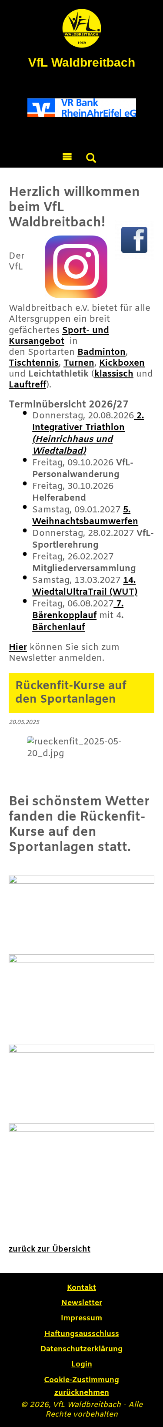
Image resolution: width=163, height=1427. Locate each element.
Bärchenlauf (58, 627)
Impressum (81, 1318)
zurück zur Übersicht (49, 1249)
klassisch (113, 374)
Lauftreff (27, 385)
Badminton (101, 352)
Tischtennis (34, 363)
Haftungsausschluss (81, 1334)
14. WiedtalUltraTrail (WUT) (84, 586)
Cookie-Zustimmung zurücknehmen (81, 1386)
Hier (18, 647)
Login (81, 1365)
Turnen (78, 363)
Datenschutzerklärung (81, 1349)
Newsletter (81, 1303)
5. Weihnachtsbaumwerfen (85, 516)
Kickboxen (122, 363)
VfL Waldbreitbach (81, 62)
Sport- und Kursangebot (59, 336)
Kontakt (81, 1288)
